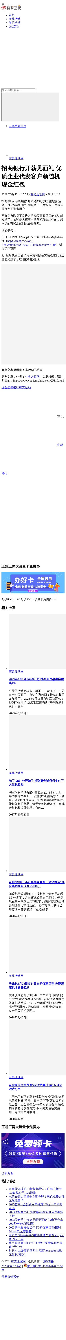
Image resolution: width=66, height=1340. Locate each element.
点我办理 (7, 1173)
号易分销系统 (10, 1276)
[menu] (2, 4)
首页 (12, 15)
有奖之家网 (32, 376)
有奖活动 (15, 18)
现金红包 (7, 387)
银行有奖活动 (22, 387)
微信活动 (15, 22)
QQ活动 (14, 26)
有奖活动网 (37, 194)
